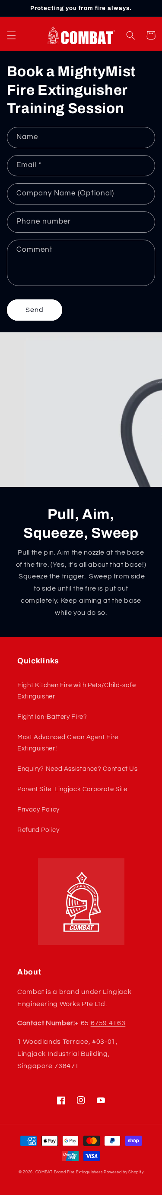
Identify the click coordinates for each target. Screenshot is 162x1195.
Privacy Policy (38, 809)
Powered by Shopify (123, 1172)
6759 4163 (108, 1023)
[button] (11, 35)
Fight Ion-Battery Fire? (52, 717)
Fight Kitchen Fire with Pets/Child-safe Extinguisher (76, 691)
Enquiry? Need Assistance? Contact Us (77, 769)
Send (34, 309)
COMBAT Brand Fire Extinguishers (69, 1172)
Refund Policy (38, 830)
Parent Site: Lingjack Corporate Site (72, 789)
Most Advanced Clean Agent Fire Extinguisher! (67, 743)
